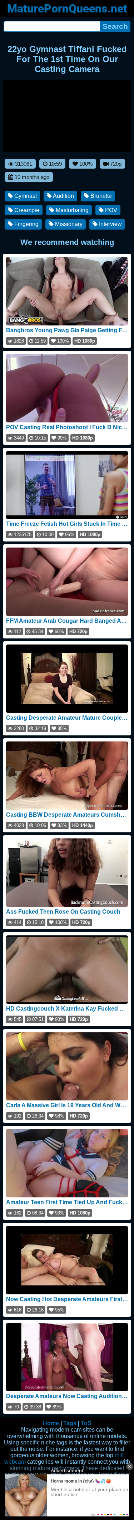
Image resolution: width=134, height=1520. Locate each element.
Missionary (68, 224)
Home (51, 1423)
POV (110, 210)
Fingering (26, 224)
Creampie (26, 210)
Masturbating (71, 210)
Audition (63, 196)
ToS (86, 1423)
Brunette (100, 196)
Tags (69, 1423)
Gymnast (25, 196)
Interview (110, 224)
